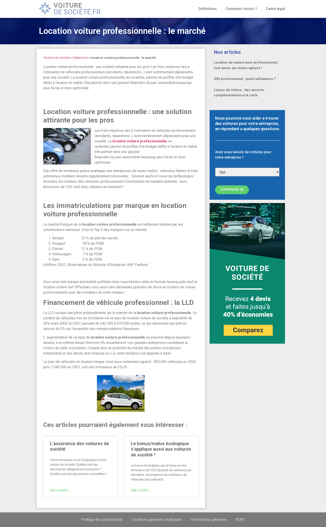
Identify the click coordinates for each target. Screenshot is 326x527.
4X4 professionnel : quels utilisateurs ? (245, 79)
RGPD (240, 519)
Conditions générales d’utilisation (156, 519)
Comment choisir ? (241, 9)
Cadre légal (275, 9)
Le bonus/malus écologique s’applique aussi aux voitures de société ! (161, 449)
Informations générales (209, 519)
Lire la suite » (59, 490)
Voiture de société (56, 58)
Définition (80, 58)
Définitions (207, 9)
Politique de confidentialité (101, 519)
